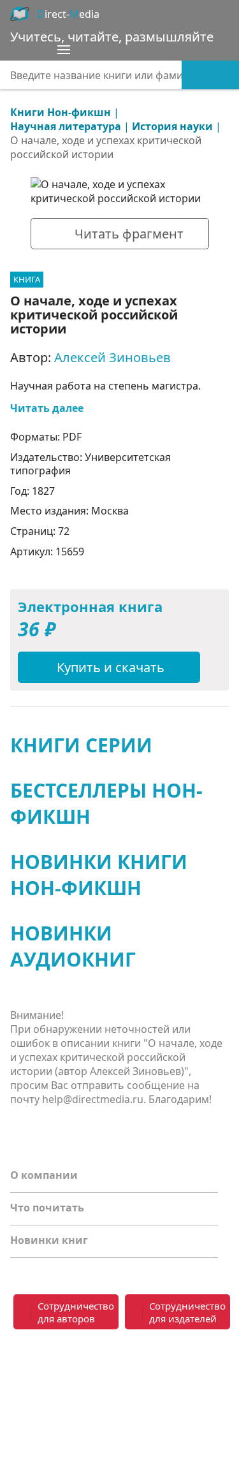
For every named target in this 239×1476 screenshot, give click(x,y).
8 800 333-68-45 (175, 1355)
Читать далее (46, 408)
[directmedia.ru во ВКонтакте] (23, 1364)
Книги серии (81, 745)
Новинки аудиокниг (73, 946)
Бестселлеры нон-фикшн (106, 803)
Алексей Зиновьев (112, 357)
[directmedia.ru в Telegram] (48, 1364)
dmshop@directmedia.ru (168, 1401)
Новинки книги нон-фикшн (98, 875)
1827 (43, 491)
